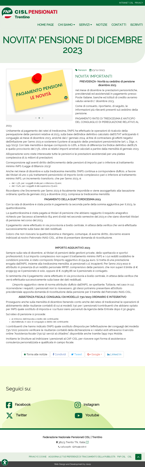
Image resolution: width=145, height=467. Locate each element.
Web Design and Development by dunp (72, 464)
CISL (130, 457)
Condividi (60, 354)
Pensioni (82, 70)
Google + (96, 354)
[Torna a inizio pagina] (138, 457)
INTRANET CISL (126, 3)
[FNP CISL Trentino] (30, 12)
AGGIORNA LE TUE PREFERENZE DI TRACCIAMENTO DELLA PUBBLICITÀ (81, 457)
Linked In (115, 354)
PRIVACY (139, 3)
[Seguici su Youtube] (79, 418)
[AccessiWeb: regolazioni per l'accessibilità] (4, 462)
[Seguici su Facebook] (9, 408)
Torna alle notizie (36, 354)
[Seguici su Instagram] (78, 408)
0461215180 (65, 447)
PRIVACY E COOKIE (37, 457)
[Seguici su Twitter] (9, 418)
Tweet (78, 354)
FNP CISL (121, 457)
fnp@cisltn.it (80, 447)
